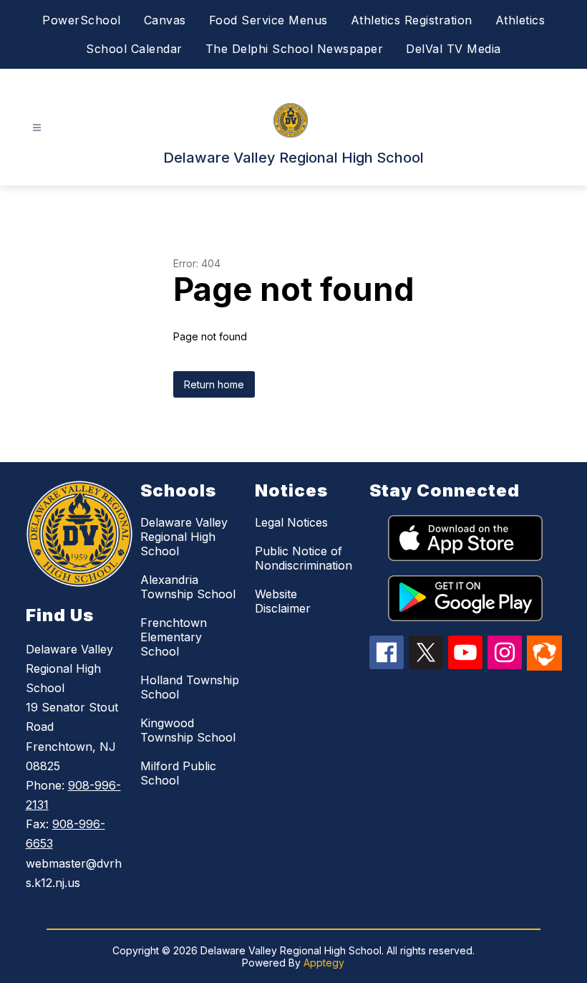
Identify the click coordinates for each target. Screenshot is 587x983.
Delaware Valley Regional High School (184, 536)
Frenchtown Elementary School (173, 636)
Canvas (165, 20)
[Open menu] (37, 128)
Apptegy (324, 962)
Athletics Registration (411, 20)
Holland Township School (189, 687)
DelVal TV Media (453, 49)
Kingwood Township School (188, 730)
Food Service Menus (268, 20)
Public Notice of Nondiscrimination (303, 558)
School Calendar (134, 49)
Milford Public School (178, 773)
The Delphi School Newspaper (294, 49)
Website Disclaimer (283, 601)
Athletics (520, 20)
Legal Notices (291, 522)
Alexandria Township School (188, 586)
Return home (214, 384)
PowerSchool (81, 20)
